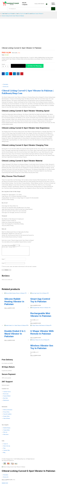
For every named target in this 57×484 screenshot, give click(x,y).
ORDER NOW (18, 66)
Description (5, 474)
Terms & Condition (7, 414)
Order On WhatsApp (35, 66)
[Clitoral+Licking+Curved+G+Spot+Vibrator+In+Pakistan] (6, 73)
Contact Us (5, 443)
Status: (3, 54)
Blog (4, 452)
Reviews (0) (5, 477)
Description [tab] (5, 84)
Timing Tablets (6, 430)
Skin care (5, 432)
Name (3, 259)
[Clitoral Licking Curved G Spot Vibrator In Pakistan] (3, 73)
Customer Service (7, 391)
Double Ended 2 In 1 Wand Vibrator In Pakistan (14, 334)
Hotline (36, 3)
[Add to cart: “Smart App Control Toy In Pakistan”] (30, 294)
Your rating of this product (7, 245)
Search (53, 8)
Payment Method (6, 395)
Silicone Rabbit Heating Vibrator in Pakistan (14, 301)
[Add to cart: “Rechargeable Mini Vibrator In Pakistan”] (30, 309)
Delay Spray (5, 434)
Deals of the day (6, 446)
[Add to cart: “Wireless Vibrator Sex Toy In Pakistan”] (30, 341)
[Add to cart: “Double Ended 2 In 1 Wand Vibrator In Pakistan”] (4, 327)
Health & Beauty (6, 427)
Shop (4, 448)
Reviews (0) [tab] (5, 86)
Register (53, 4)
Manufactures (6, 400)
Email (3, 263)
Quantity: (3, 64)
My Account (5, 393)
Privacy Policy (6, 411)
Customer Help (6, 450)
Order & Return (6, 418)
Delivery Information (7, 409)
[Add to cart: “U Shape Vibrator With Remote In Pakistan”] (30, 327)
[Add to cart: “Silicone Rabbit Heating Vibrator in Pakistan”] (4, 294)
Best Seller (5, 398)
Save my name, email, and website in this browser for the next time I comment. (20, 266)
